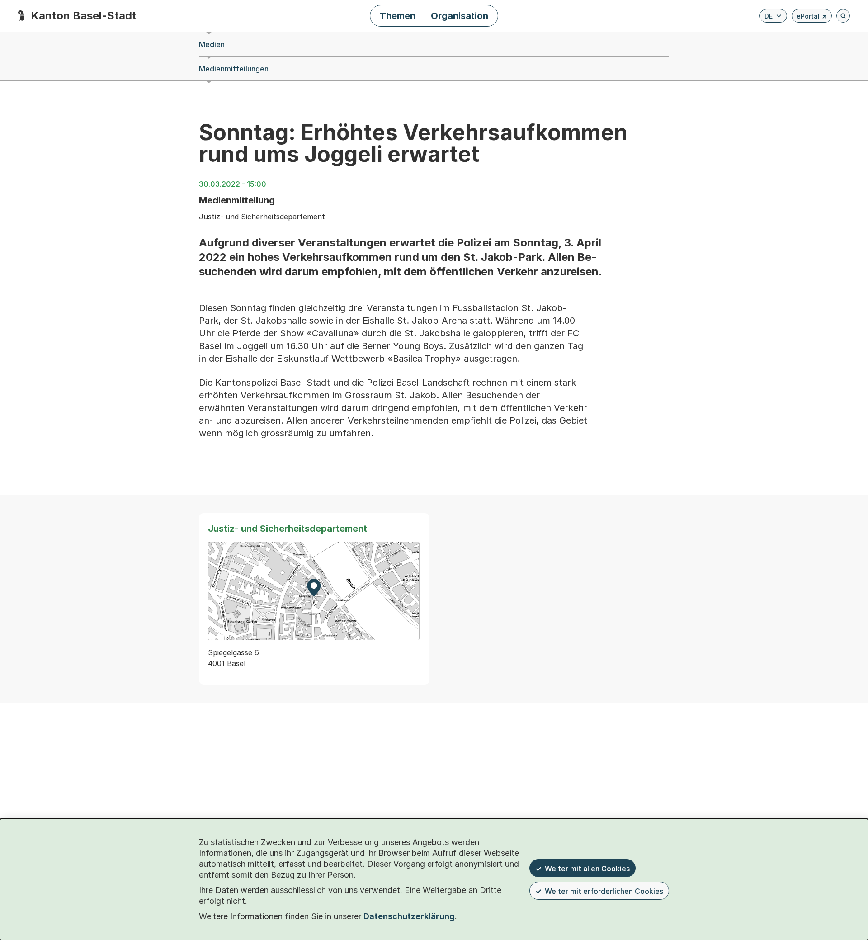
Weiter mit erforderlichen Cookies (604, 891)
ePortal (812, 17)
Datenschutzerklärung (409, 916)
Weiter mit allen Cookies (587, 868)
